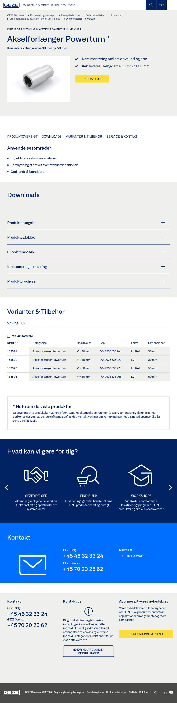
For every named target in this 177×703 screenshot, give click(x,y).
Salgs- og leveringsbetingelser (69, 692)
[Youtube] (171, 692)
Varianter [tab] (16, 323)
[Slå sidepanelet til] (172, 5)
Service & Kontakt (121, 136)
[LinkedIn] (165, 692)
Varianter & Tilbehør (84, 136)
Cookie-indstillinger (116, 692)
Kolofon (143, 692)
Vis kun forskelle (22, 336)
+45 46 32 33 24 (83, 556)
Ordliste (133, 692)
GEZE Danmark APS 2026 (38, 692)
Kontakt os (92, 78)
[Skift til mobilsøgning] (161, 5)
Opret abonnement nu (146, 633)
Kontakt (14, 601)
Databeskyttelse (95, 692)
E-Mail (31, 420)
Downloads (52, 136)
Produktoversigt (22, 136)
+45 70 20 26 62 (83, 569)
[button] (5, 488)
